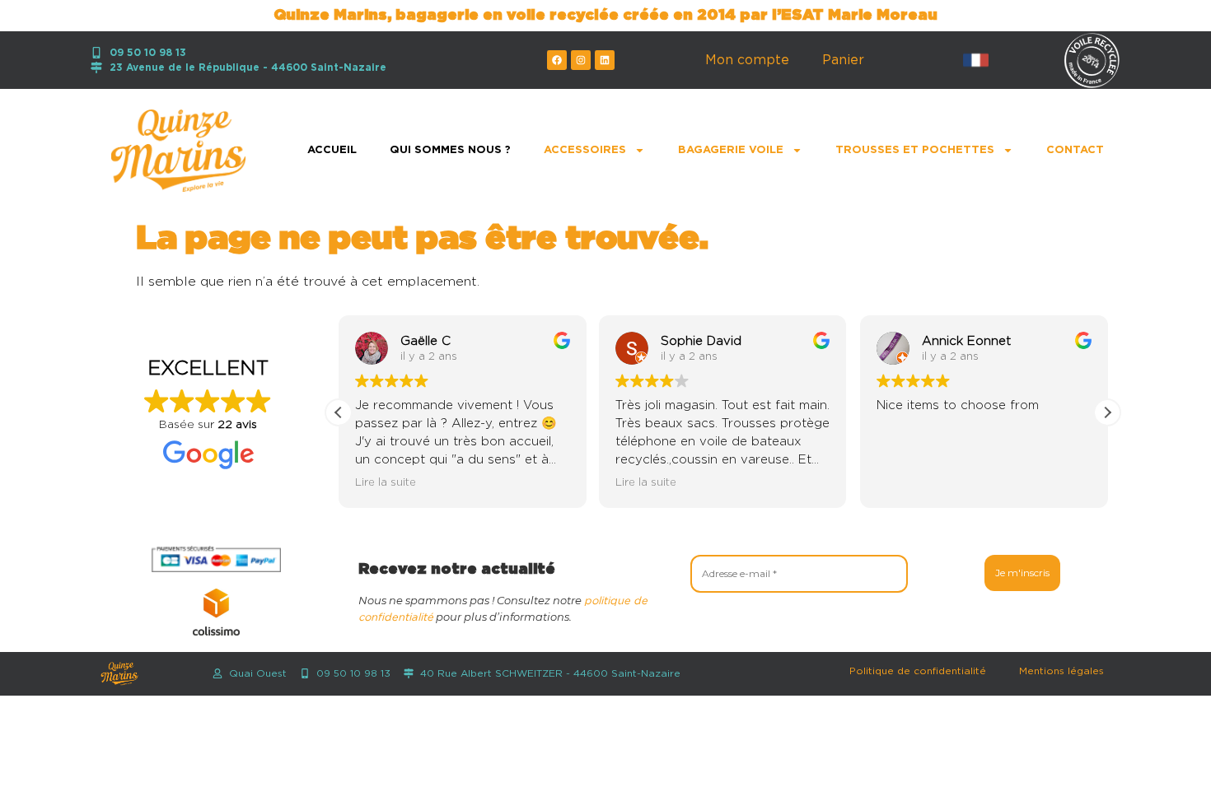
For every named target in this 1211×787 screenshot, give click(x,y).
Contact (1075, 150)
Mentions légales (1061, 671)
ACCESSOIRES (585, 150)
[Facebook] (557, 60)
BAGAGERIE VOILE (730, 150)
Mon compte (747, 60)
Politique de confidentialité (917, 671)
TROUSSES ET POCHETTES (914, 150)
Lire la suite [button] (385, 482)
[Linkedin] (605, 60)
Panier (843, 60)
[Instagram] (581, 60)
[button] (1107, 412)
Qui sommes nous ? (450, 150)
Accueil (332, 150)
